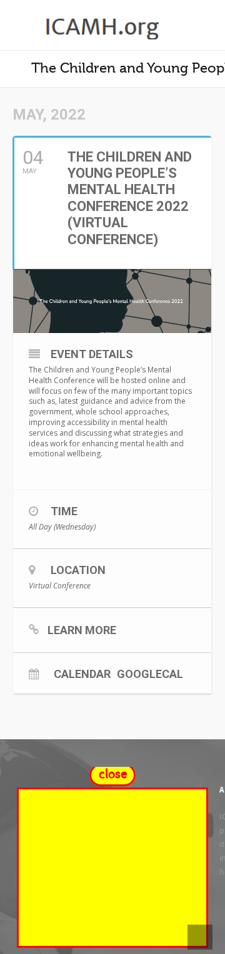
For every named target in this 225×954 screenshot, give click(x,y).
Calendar (82, 673)
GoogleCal (150, 673)
